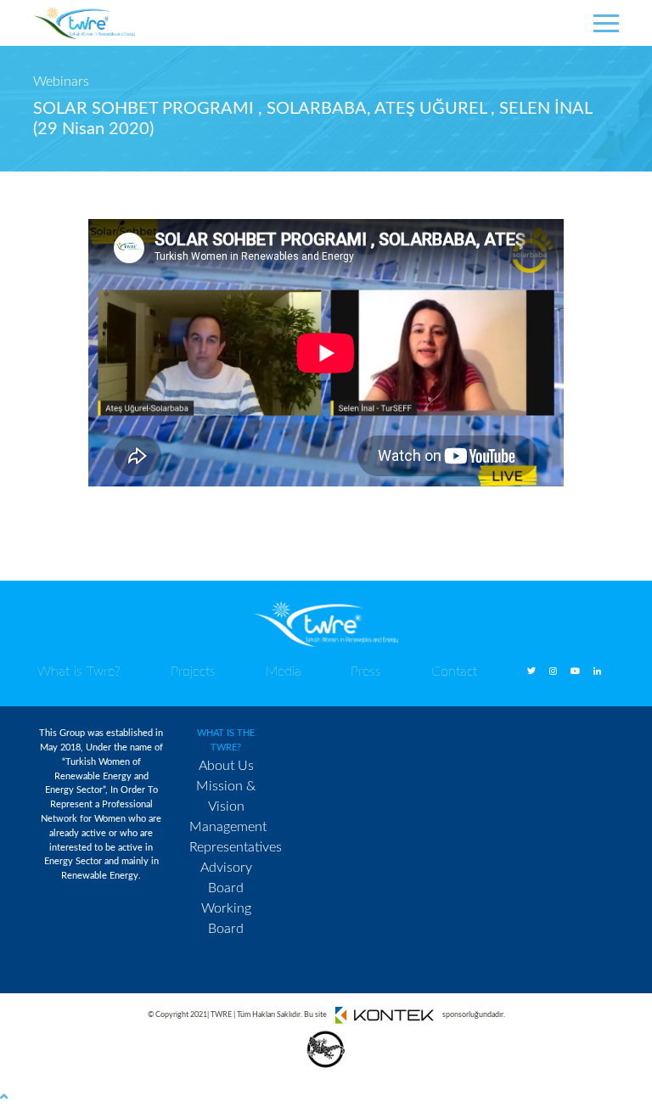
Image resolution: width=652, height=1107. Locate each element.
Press (366, 671)
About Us (226, 766)
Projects (193, 671)
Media (283, 671)
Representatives (235, 847)
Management (228, 827)
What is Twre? (79, 671)
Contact (454, 671)
